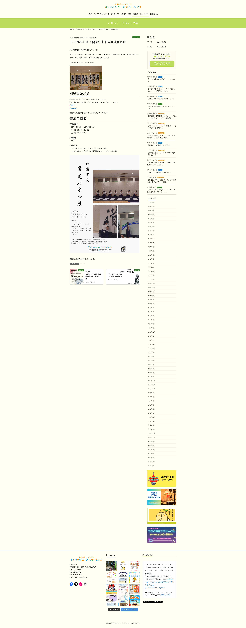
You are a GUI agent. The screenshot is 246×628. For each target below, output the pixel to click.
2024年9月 (151, 295)
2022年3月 (151, 417)
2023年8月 (151, 348)
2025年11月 (151, 239)
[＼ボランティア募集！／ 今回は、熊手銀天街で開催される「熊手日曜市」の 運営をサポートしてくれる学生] (111, 577)
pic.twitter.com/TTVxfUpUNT (155, 588)
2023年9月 (151, 344)
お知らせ (160, 76)
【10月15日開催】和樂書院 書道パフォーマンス (93, 276)
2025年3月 (151, 271)
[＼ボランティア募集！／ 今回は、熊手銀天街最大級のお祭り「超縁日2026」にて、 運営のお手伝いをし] (134, 566)
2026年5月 (151, 214)
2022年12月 (151, 380)
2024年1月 (151, 328)
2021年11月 (151, 433)
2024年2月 (151, 324)
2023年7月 (151, 352)
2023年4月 (151, 364)
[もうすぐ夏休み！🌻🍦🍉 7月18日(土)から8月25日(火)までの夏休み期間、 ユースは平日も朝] (134, 600)
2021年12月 (151, 429)
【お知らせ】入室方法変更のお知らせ (160, 99)
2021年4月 (151, 462)
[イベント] (77, 276)
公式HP (72, 105)
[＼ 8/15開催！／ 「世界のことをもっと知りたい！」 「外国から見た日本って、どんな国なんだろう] (123, 600)
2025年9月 (151, 247)
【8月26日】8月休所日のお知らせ (159, 172)
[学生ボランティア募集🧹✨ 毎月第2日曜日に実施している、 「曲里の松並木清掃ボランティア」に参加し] (111, 566)
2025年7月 (151, 255)
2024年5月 (151, 312)
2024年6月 (151, 308)
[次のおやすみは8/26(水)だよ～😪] (134, 577)
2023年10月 (151, 340)
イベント (136, 37)
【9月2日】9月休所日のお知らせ (158, 145)
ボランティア (161, 113)
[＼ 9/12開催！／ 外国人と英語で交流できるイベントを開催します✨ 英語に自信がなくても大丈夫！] (123, 589)
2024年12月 (151, 283)
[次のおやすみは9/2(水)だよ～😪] (123, 566)
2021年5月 (151, 457)
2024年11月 (151, 287)
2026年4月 (151, 218)
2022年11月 (151, 384)
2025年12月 (151, 235)
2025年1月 (151, 279)
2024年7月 (151, 303)
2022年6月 (151, 405)
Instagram (73, 108)
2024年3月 (151, 320)
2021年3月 (151, 466)
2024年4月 (151, 316)
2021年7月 (151, 449)
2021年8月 (151, 445)
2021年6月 (151, 453)
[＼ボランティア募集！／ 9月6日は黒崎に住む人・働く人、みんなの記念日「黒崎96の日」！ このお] (123, 577)
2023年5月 (151, 360)
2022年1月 (151, 425)
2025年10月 (151, 243)
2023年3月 (151, 368)
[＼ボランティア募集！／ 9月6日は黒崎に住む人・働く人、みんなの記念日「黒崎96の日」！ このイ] (111, 600)
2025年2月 (151, 275)
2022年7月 (151, 401)
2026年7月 (151, 206)
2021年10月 (151, 437)
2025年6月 (151, 259)
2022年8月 (151, 397)
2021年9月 (151, 441)
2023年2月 (151, 372)
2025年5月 (151, 263)
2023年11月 (151, 336)
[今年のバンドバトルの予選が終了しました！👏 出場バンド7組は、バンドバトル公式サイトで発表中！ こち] (111, 589)
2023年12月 (151, 332)
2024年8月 (151, 299)
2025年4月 (151, 267)
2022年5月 (151, 409)
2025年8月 (151, 251)
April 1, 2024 (165, 595)
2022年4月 (151, 413)
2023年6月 (151, 356)
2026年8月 (151, 202)
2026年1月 (151, 231)
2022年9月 (151, 393)
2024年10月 (151, 291)
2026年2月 (151, 226)
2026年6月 (151, 210)
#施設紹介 (164, 582)
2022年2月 (151, 421)
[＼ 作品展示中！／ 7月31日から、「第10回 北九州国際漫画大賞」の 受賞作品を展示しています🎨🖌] (134, 589)
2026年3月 (151, 222)
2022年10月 (151, 389)
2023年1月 (151, 376)
